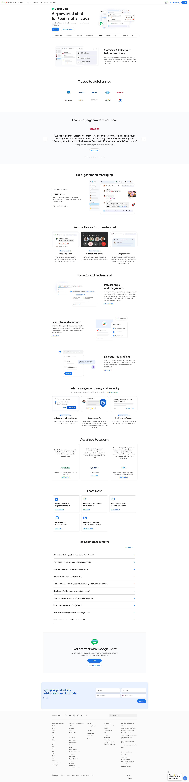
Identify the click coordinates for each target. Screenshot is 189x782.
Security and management (76, 723)
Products (28, 2)
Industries (35, 2)
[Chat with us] (185, 778)
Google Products (85, 775)
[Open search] (166, 2)
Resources (53, 2)
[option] (58, 35)
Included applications (58, 723)
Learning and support (127, 723)
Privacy (62, 775)
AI (41, 2)
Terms (68, 775)
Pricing (46, 2)
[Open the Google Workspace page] (9, 2)
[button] (185, 778)
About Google (75, 775)
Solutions (20, 2)
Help (93, 775)
